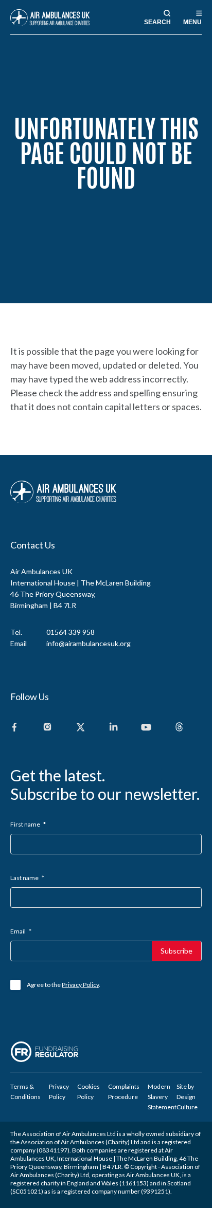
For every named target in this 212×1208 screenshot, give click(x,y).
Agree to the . (63, 985)
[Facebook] (14, 728)
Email (20, 931)
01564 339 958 (70, 632)
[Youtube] (146, 728)
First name (28, 824)
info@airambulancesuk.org (88, 643)
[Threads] (179, 728)
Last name (27, 878)
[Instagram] (47, 728)
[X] (80, 728)
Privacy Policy (80, 985)
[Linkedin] (113, 728)
